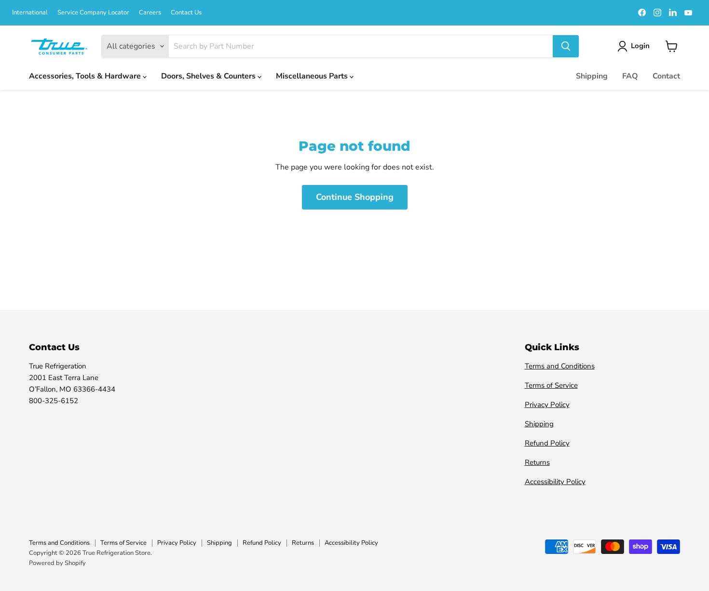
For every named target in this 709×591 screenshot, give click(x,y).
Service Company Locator (93, 12)
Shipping (592, 76)
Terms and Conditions (560, 366)
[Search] (566, 46)
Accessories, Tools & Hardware (86, 76)
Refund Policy (547, 443)
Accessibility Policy (555, 481)
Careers (150, 12)
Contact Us (186, 12)
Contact (666, 76)
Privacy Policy (547, 404)
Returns (537, 462)
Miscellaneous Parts (313, 76)
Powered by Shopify (57, 563)
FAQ (630, 76)
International (30, 12)
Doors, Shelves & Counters (209, 76)
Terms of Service (551, 385)
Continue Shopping (355, 197)
